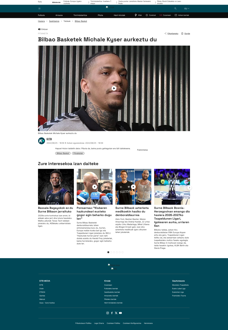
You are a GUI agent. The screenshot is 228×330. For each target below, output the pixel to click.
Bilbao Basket (63, 153)
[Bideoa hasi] (114, 88)
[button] (189, 187)
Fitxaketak (78, 153)
